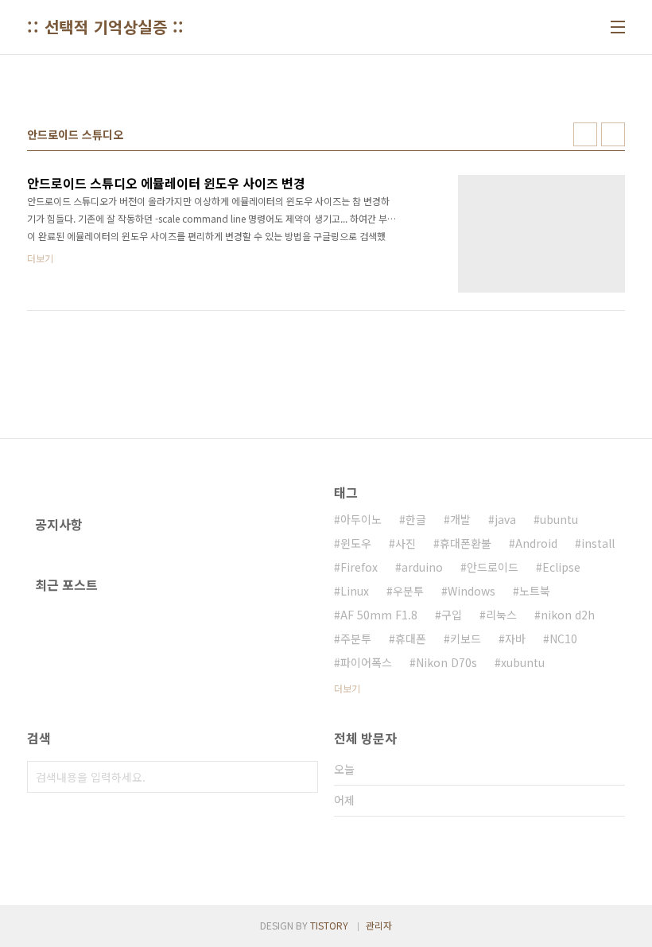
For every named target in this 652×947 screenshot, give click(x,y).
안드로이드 (492, 567)
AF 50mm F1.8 (378, 615)
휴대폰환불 (465, 543)
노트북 (534, 591)
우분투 (408, 591)
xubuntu (523, 662)
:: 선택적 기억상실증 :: (105, 27)
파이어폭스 (366, 662)
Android (536, 543)
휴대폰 (410, 638)
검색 (302, 777)
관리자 (379, 925)
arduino (422, 567)
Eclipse (561, 567)
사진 (405, 543)
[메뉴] (618, 27)
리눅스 (501, 615)
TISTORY (329, 925)
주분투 (355, 638)
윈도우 (355, 543)
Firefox (359, 567)
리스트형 (613, 134)
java (505, 519)
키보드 (465, 638)
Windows (471, 591)
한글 (416, 519)
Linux (354, 591)
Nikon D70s (446, 662)
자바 (515, 638)
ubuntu (559, 519)
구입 (451, 615)
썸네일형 (585, 134)
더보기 (347, 688)
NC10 (563, 638)
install (598, 543)
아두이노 (361, 519)
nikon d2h (568, 615)
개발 (460, 519)
